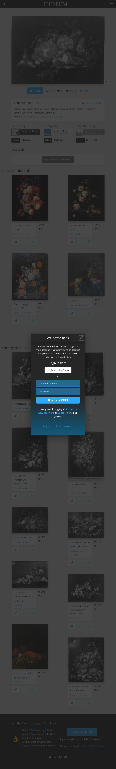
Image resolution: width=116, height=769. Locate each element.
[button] (58, 370)
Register (47, 426)
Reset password (64, 426)
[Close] (81, 338)
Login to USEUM (59, 400)
